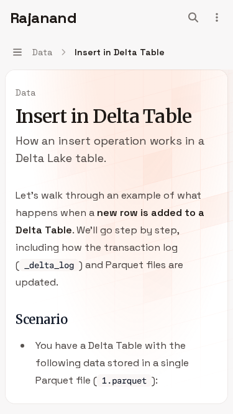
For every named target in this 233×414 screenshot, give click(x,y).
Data (25, 92)
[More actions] (217, 17)
